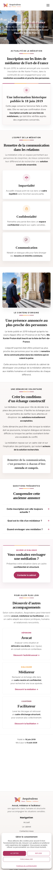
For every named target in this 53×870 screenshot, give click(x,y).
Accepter (14, 853)
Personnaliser (26, 859)
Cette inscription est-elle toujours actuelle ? (25, 510)
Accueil (27, 822)
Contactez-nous (27, 831)
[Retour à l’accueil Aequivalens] (11, 5)
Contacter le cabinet (26, 575)
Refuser (38, 853)
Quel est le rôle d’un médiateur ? (24, 520)
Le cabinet (26, 826)
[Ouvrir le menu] (48, 5)
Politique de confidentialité (26, 866)
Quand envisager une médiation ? (25, 529)
